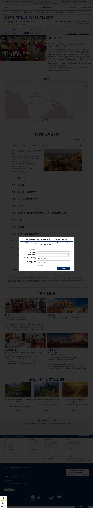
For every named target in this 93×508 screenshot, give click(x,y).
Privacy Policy (40, 265)
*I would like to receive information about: (30, 258)
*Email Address (32, 254)
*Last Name (33, 252)
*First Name (32, 250)
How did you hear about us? (31, 262)
